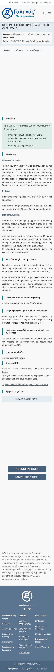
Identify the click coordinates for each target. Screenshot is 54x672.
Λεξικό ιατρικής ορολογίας (25, 646)
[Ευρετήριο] (44, 34)
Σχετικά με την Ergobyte (41, 640)
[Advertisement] (27, 83)
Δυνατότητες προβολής (41, 627)
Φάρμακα (6, 624)
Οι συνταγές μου (25, 653)
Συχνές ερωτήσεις (43, 634)
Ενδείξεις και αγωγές (7, 635)
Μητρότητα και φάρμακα (25, 630)
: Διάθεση (27, 469)
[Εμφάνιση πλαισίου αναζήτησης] (44, 13)
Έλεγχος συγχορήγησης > (27, 399)
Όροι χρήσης (27, 669)
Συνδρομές (39, 621)
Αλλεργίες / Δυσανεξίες (24, 638)
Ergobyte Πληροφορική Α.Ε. (29, 664)
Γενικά (7, 50)
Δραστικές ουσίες (9, 629)
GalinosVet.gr (40, 647)
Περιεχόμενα (12, 669)
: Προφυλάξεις (27, 477)
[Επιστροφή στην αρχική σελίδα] (27, 599)
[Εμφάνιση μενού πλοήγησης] (49, 13)
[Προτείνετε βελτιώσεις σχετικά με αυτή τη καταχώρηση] (49, 34)
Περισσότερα (33, 50)
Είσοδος (15, 2)
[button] (24, 609)
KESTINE (17, 41)
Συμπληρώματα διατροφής (8, 648)
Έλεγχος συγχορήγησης (25, 622)
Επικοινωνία (42, 669)
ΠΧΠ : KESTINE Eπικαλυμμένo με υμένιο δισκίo (26, 384)
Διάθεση (19, 50)
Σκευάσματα (7, 642)
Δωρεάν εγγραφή (31, 2)
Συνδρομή (46, 2)
